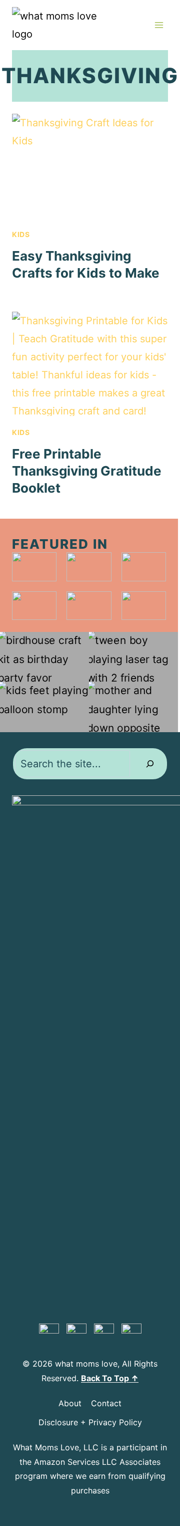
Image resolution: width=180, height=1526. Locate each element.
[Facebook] (76, 1334)
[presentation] (90, 166)
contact (106, 1403)
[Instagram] (104, 1334)
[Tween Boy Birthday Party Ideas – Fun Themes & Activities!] (133, 657)
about (70, 1403)
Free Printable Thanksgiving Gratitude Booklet (87, 471)
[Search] (150, 763)
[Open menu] (159, 25)
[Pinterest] (49, 1334)
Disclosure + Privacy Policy (90, 1422)
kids (21, 234)
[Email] (132, 1334)
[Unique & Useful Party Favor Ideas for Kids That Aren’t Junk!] (44, 657)
